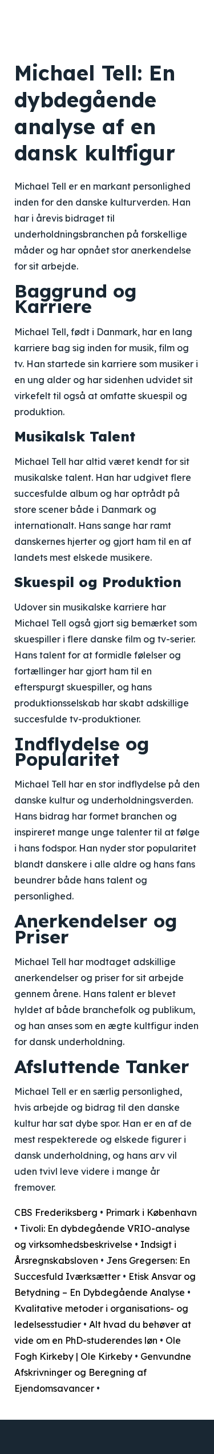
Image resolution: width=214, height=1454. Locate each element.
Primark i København (151, 1212)
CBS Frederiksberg (56, 1212)
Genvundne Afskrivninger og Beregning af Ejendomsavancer (102, 1372)
